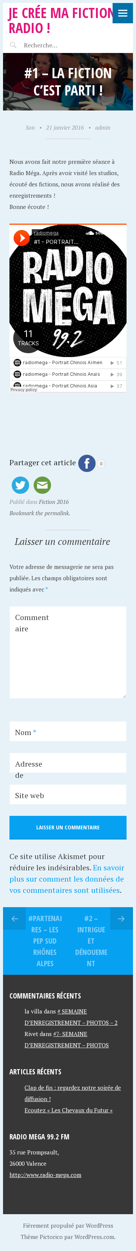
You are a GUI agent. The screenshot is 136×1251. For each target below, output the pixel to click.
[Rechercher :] (55, 45)
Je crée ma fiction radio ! (62, 20)
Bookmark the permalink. (39, 513)
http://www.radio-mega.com (45, 1174)
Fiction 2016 (54, 501)
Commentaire (32, 623)
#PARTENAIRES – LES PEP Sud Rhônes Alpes (45, 940)
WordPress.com (94, 1236)
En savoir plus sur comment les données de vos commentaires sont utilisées (66, 878)
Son (30, 127)
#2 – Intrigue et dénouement (91, 940)
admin (102, 127)
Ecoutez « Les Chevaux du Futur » (69, 1110)
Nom (25, 732)
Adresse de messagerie (31, 781)
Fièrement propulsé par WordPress (68, 1225)
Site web (29, 795)
